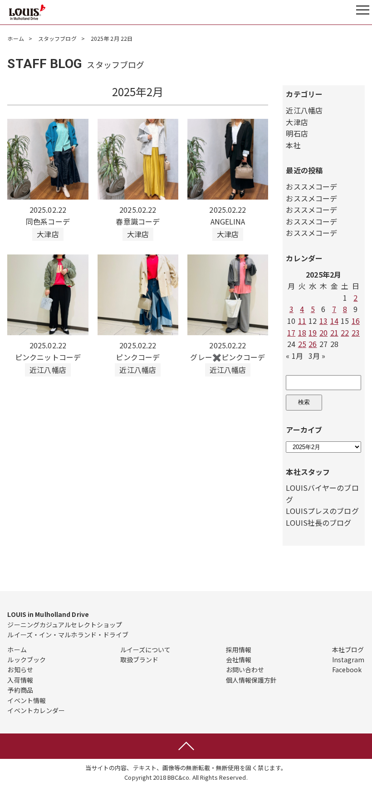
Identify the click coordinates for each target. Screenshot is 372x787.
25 (302, 343)
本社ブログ (348, 649)
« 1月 (294, 355)
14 (334, 320)
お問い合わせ (245, 669)
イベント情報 (26, 700)
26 (312, 343)
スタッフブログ (57, 38)
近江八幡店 (304, 110)
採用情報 (238, 649)
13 (323, 320)
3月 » (316, 355)
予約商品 (20, 689)
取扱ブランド (139, 659)
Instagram (348, 659)
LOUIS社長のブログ (318, 522)
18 (302, 332)
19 (312, 332)
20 (323, 332)
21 (334, 332)
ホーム (15, 38)
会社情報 (238, 659)
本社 (293, 145)
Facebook (347, 669)
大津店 (297, 122)
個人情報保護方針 (251, 679)
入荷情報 (20, 679)
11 (302, 320)
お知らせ (20, 669)
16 (356, 320)
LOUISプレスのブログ (322, 510)
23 (356, 332)
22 (345, 332)
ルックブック (26, 659)
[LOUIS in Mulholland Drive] (27, 12)
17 (291, 332)
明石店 (297, 133)
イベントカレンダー (36, 710)
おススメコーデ (311, 186)
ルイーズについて (145, 649)
